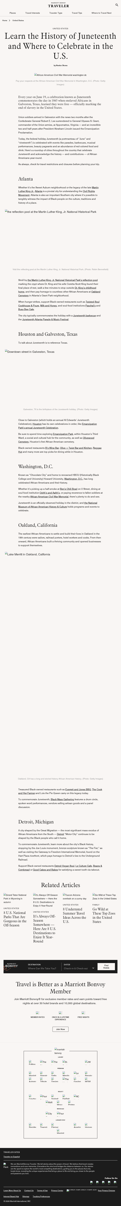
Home (4, 20)
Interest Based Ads (11, 1196)
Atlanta (38, 191)
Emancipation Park (63, 434)
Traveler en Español (12, 1157)
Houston (37, 424)
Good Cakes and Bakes (45, 869)
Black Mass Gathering (62, 799)
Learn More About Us (12, 1190)
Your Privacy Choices (106, 1190)
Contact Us (28, 1190)
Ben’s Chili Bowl (68, 489)
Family (96, 905)
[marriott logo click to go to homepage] (58, 4)
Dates (67, 965)
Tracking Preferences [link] (41, 1196)
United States (18, 20)
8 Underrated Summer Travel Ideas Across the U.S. (74, 915)
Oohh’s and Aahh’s (50, 492)
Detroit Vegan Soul (64, 866)
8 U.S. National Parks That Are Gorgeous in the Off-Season (15, 919)
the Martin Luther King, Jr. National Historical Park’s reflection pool (63, 280)
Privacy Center (57, 1190)
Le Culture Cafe (84, 866)
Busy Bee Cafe (26, 309)
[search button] (117, 5)
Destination (34, 965)
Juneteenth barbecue (84, 315)
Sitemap (25, 1196)
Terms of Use (42, 1190)
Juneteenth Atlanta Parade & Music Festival (45, 319)
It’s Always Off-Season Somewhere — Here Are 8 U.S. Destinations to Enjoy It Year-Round (44, 928)
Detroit (60, 834)
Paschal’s (90, 305)
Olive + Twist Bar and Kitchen (76, 448)
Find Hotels (106, 966)
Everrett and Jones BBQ (78, 789)
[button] (13, 13)
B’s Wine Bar (52, 448)
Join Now (60, 1029)
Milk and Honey (48, 305)
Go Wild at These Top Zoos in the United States (104, 915)
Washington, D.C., (73, 478)
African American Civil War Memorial (49, 496)
